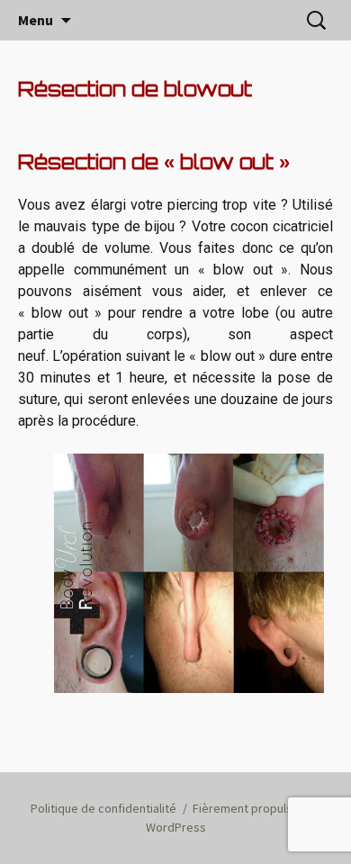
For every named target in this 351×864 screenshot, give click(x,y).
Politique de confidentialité (103, 808)
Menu (35, 20)
